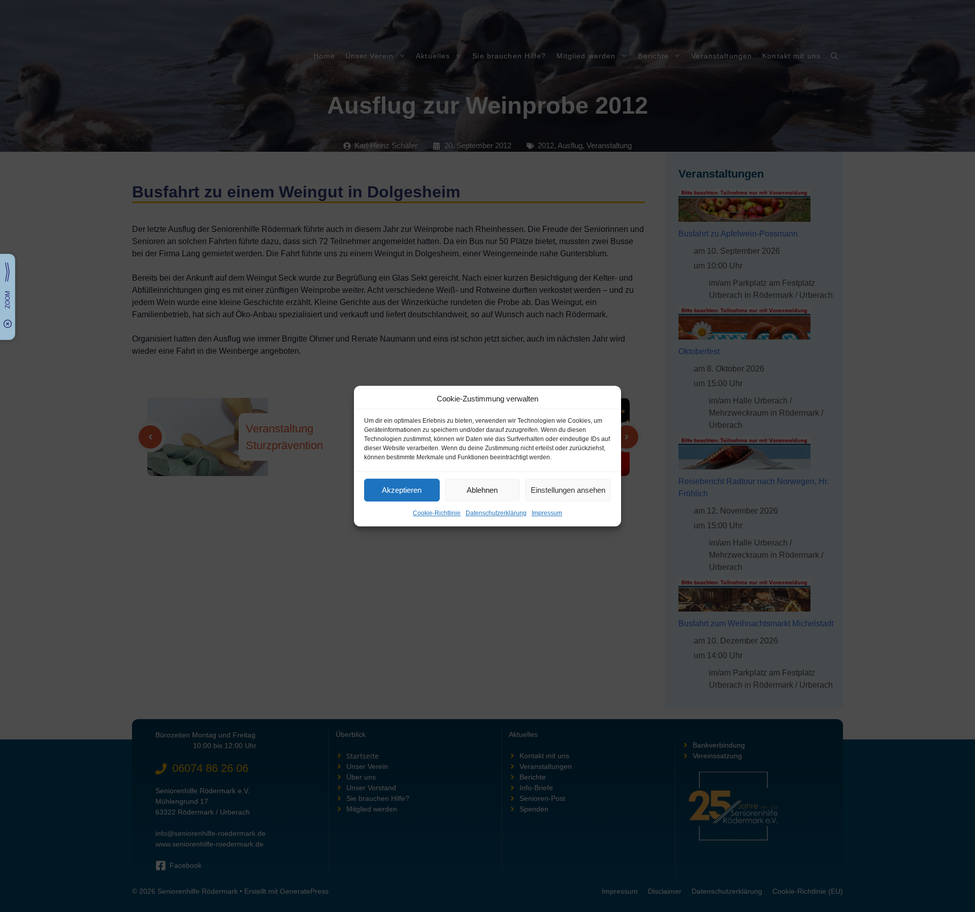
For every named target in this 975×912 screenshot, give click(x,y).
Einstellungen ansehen (568, 490)
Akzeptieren (401, 490)
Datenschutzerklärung (496, 513)
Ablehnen (482, 490)
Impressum (547, 513)
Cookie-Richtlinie (437, 513)
